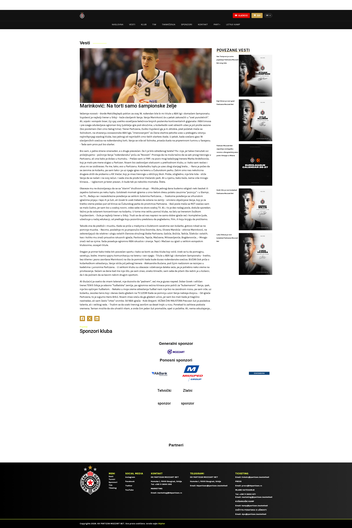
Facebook (129, 481)
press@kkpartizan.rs (252, 486)
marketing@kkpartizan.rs (169, 493)
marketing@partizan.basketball (257, 497)
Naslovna (117, 24)
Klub (144, 24)
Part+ (217, 24)
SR (268, 15)
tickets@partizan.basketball (255, 477)
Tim (154, 24)
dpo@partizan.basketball (254, 514)
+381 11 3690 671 (247, 494)
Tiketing (113, 488)
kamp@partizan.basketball (255, 505)
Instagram (130, 477)
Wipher (161, 523)
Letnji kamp (233, 24)
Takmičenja (168, 24)
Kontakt (203, 24)
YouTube (129, 490)
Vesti (132, 24)
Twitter (128, 486)
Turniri (112, 479)
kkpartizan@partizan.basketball (211, 486)
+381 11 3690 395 (163, 484)
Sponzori (186, 24)
